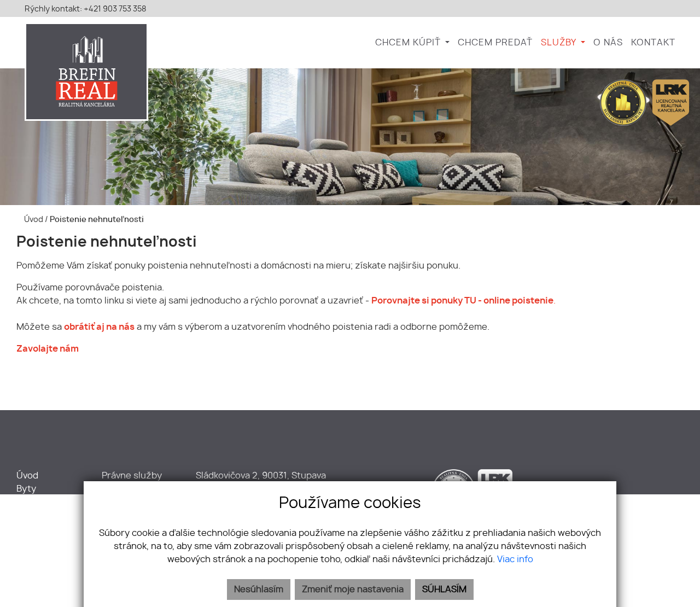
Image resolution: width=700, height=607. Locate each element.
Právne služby (132, 475)
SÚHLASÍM (444, 589)
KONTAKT (653, 42)
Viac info (515, 559)
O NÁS (608, 42)
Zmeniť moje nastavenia (353, 589)
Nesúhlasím (258, 589)
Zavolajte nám (47, 349)
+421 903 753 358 (115, 9)
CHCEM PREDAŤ (495, 42)
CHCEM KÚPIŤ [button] (409, 42)
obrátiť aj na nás (99, 327)
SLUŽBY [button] (560, 42)
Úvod (32, 219)
